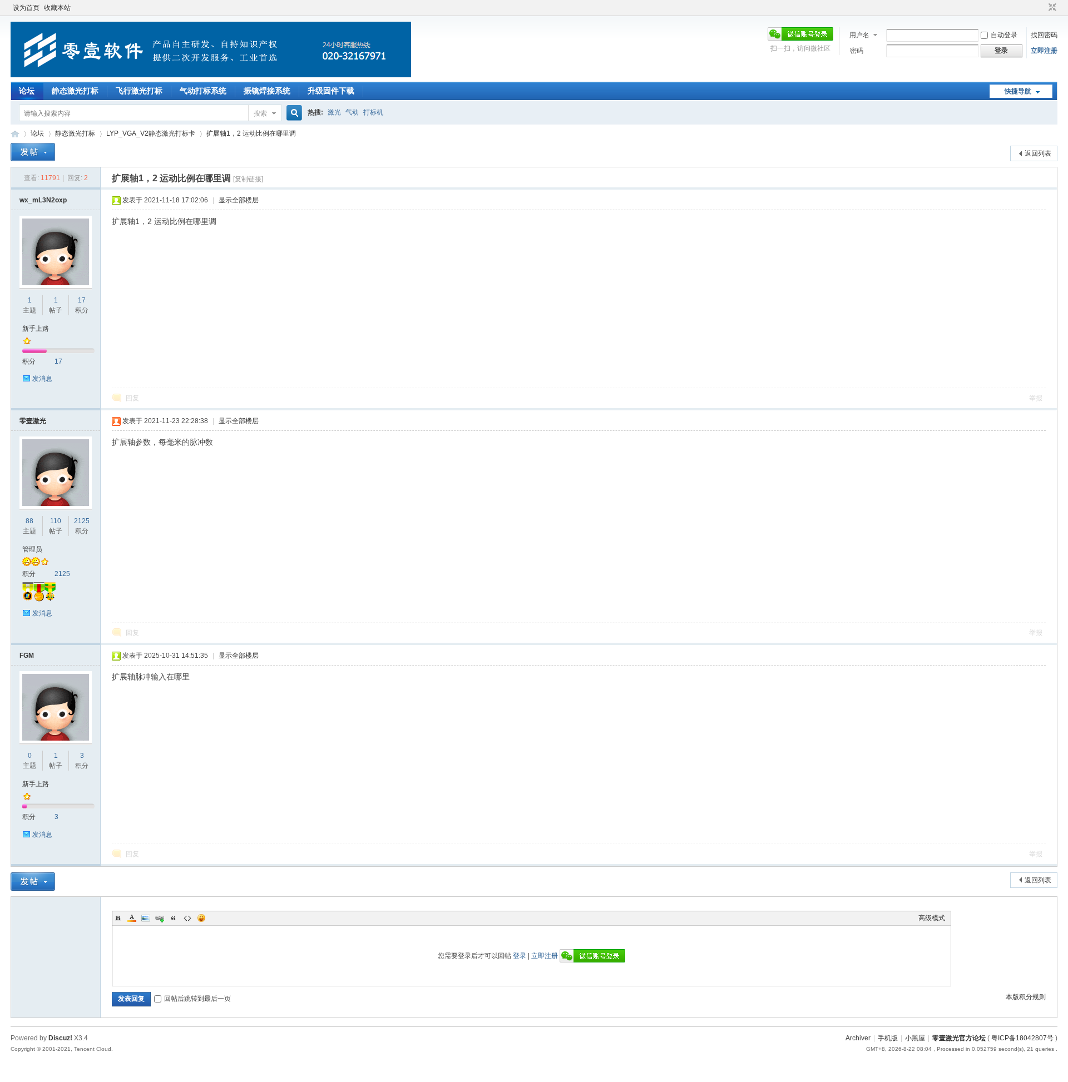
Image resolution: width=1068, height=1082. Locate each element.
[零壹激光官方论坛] (211, 75)
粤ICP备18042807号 (1022, 1038)
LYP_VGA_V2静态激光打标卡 (150, 133)
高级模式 (931, 918)
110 (55, 521)
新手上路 (35, 328)
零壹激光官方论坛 (15, 134)
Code (187, 918)
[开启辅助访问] (1042, 8)
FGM (26, 655)
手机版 (888, 1038)
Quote (173, 918)
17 (82, 300)
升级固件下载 (331, 90)
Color (131, 918)
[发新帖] (33, 152)
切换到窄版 (1051, 8)
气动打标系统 (203, 90)
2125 (82, 521)
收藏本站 (57, 8)
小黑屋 (915, 1038)
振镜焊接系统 (267, 90)
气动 (352, 112)
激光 (334, 112)
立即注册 (1044, 50)
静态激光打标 (75, 90)
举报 (1035, 398)
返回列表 (1038, 153)
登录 (519, 956)
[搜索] (292, 113)
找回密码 (1044, 35)
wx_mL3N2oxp (43, 200)
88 (29, 521)
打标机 (373, 112)
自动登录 (1004, 35)
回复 (132, 398)
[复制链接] (248, 179)
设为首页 (26, 8)
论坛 (26, 90)
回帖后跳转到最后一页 (197, 998)
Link (159, 918)
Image (145, 918)
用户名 (859, 35)
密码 (856, 50)
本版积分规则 (1026, 997)
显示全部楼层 (239, 200)
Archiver (858, 1038)
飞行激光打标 (139, 90)
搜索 (260, 113)
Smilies (201, 918)
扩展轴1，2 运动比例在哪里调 (251, 133)
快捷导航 (1018, 91)
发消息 (42, 379)
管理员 (32, 549)
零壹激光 (32, 421)
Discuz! (60, 1038)
